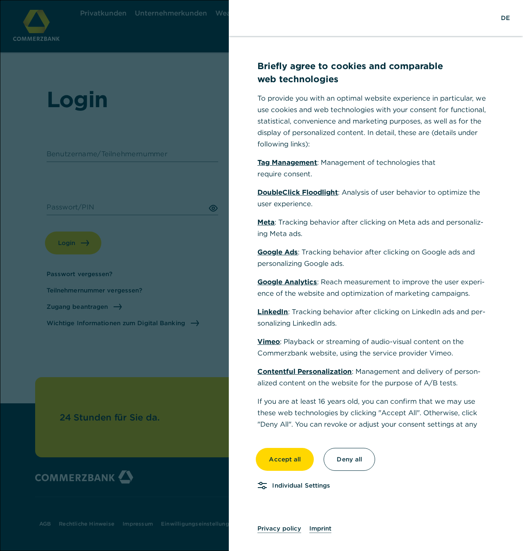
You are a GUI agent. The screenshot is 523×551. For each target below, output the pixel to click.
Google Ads (277, 251)
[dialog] (261, 275)
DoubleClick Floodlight (297, 192)
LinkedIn (272, 311)
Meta (266, 222)
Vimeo (268, 341)
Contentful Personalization (304, 371)
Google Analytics (287, 281)
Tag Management (287, 162)
